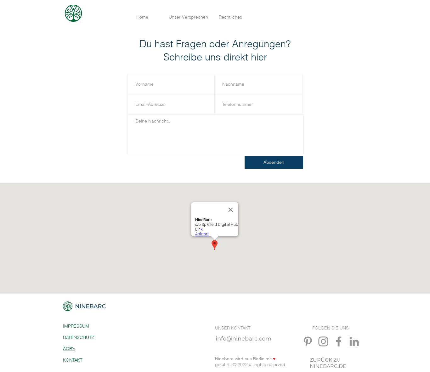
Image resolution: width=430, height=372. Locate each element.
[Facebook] (338, 341)
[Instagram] (323, 341)
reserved (276, 364)
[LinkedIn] (354, 341)
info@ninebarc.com (244, 338)
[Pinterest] (307, 341)
